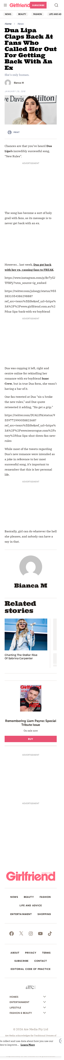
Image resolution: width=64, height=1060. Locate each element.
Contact (40, 961)
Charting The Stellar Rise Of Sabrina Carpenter (21, 656)
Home (8, 23)
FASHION (37, 14)
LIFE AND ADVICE (31, 905)
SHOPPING (44, 914)
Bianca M (19, 82)
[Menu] (5, 5)
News (20, 23)
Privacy (30, 953)
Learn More (28, 1044)
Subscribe (38, 5)
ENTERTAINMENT (21, 914)
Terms (46, 953)
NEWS (8, 14)
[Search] (56, 5)
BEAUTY (22, 14)
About (14, 953)
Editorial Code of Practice (30, 969)
